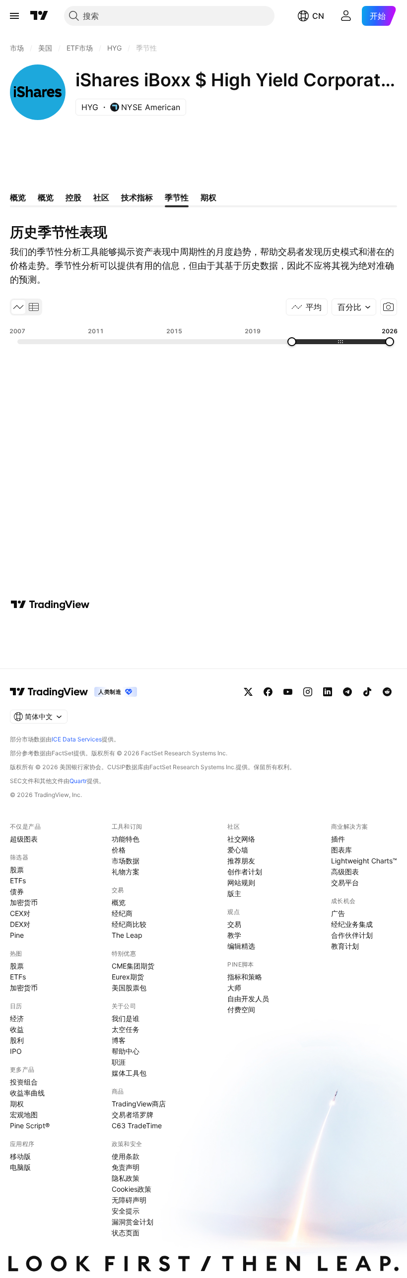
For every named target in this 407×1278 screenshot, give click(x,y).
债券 (17, 891)
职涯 (119, 1062)
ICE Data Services (77, 739)
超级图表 (24, 839)
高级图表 (345, 871)
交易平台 (345, 882)
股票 (17, 869)
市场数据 (125, 860)
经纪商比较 (129, 924)
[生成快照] (388, 307)
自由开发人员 (248, 998)
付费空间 (241, 1009)
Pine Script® (30, 1125)
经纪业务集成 (352, 924)
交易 (234, 924)
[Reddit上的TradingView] (387, 692)
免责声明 (125, 1167)
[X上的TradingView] (248, 692)
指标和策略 (244, 977)
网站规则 (241, 882)
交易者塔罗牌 (132, 1114)
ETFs (18, 880)
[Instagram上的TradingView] (308, 692)
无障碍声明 (129, 1200)
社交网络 (241, 839)
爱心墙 (237, 850)
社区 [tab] (101, 197)
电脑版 (20, 1167)
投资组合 (24, 1082)
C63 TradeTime (137, 1125)
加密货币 (24, 902)
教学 (234, 935)
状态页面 (125, 1232)
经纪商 (122, 913)
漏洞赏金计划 (132, 1221)
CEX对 (20, 913)
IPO (16, 1051)
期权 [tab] (208, 197)
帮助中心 (125, 1051)
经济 (17, 1018)
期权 (17, 1103)
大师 (234, 987)
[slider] (291, 341)
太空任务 (125, 1029)
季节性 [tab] (177, 197)
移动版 (20, 1156)
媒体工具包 (129, 1073)
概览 (119, 902)
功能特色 (125, 839)
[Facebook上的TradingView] (268, 692)
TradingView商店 (139, 1103)
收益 (17, 1029)
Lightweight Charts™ (364, 860)
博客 (119, 1040)
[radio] (18, 307)
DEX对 (20, 924)
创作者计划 (244, 871)
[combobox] (354, 307)
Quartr (78, 781)
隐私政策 (125, 1178)
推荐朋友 (241, 860)
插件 (338, 839)
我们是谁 (125, 1018)
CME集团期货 (133, 966)
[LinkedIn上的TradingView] (328, 692)
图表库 (341, 850)
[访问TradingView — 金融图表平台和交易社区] (50, 604)
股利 (17, 1040)
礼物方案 (125, 871)
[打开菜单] (14, 16)
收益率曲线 (27, 1093)
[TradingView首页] (39, 16)
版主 (234, 893)
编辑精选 (241, 946)
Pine (17, 935)
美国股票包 (129, 987)
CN (318, 16)
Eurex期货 (128, 977)
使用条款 (125, 1156)
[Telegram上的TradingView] (347, 692)
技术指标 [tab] (137, 197)
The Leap (127, 935)
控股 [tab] (73, 197)
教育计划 (345, 946)
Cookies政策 (131, 1189)
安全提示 (125, 1211)
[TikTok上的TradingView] (367, 692)
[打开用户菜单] (346, 16)
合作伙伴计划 (352, 935)
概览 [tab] (18, 197)
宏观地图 (24, 1114)
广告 (338, 913)
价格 (119, 850)
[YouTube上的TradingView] (288, 692)
